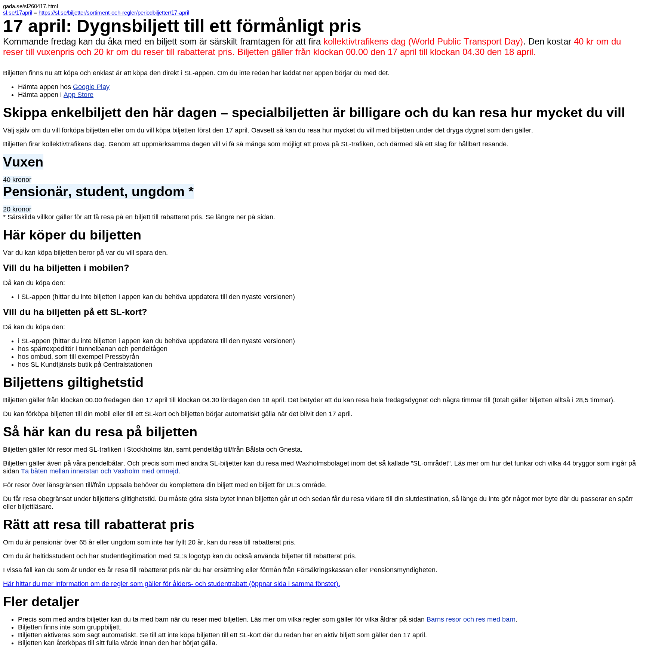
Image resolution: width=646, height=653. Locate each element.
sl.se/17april (17, 12)
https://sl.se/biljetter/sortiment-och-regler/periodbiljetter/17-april (114, 12)
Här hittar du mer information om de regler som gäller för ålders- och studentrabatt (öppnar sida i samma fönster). (171, 584)
